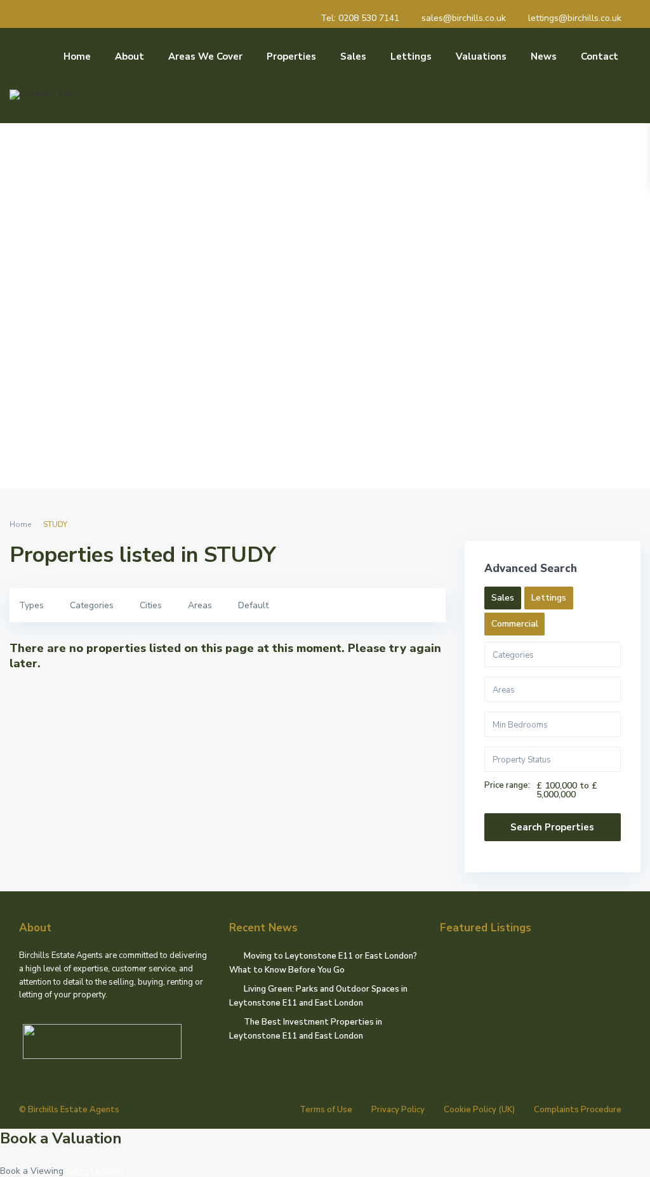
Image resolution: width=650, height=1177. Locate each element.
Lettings (411, 56)
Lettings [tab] (548, 598)
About (129, 56)
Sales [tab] (502, 598)
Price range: (507, 785)
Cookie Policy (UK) (479, 1109)
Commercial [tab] (514, 624)
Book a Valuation (61, 1138)
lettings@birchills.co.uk (574, 18)
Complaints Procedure (577, 1109)
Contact (599, 56)
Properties (291, 56)
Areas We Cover (205, 56)
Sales (353, 56)
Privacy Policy (398, 1109)
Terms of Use (326, 1109)
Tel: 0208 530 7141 (360, 18)
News (544, 56)
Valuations (481, 56)
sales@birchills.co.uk (463, 18)
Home (77, 56)
